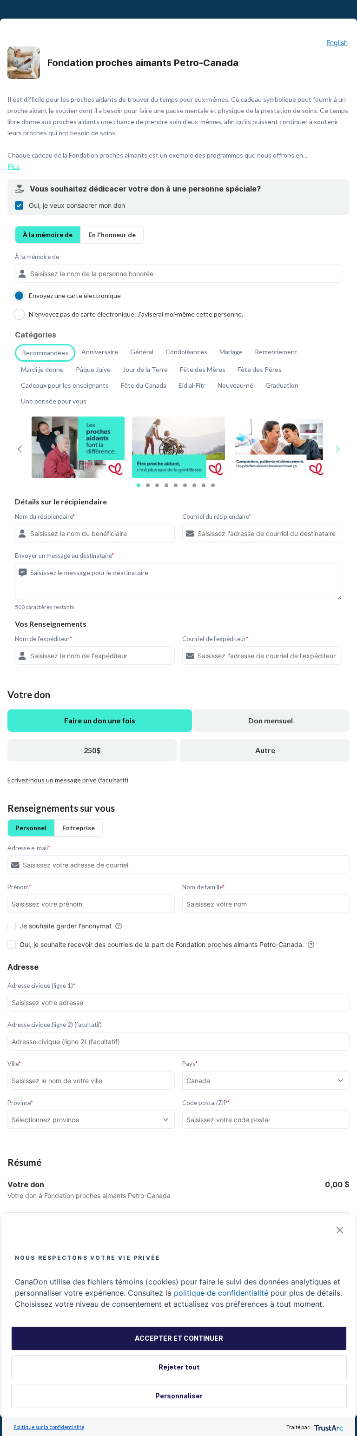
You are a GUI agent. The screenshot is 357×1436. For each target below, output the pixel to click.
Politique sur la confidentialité (48, 1426)
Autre (265, 750)
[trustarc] (328, 1427)
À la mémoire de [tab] (48, 234)
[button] (340, 1230)
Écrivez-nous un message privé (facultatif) (67, 780)
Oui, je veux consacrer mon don (77, 205)
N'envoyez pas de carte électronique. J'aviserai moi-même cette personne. (136, 314)
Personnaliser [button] (179, 1396)
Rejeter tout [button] (179, 1367)
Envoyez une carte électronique (75, 295)
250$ (92, 750)
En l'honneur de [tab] (112, 234)
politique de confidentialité (221, 1292)
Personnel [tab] (30, 828)
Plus (13, 166)
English (337, 42)
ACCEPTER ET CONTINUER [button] (179, 1338)
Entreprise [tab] (78, 828)
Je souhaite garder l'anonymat (66, 926)
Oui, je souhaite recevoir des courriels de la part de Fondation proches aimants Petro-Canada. (162, 944)
